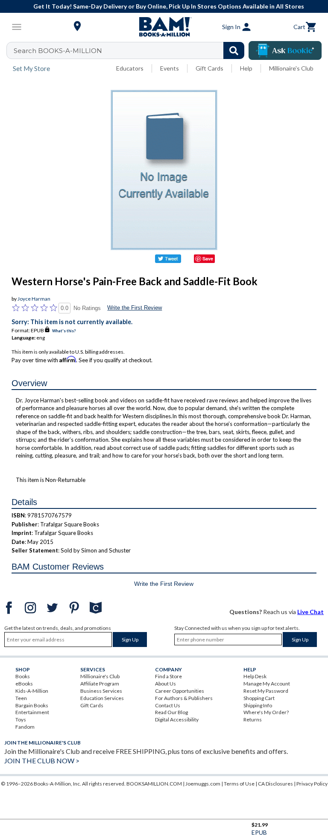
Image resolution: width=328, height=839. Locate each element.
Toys (20, 719)
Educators (130, 68)
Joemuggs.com (202, 783)
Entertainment (32, 712)
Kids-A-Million (31, 691)
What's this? (64, 330)
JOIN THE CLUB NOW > (41, 760)
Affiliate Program (99, 683)
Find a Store (168, 676)
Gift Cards (209, 68)
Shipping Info (257, 705)
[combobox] (131, 50)
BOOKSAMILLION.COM (154, 783)
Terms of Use (239, 783)
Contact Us (167, 705)
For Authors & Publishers (184, 698)
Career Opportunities (179, 691)
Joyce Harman (34, 298)
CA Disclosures (275, 783)
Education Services (102, 698)
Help (246, 68)
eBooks (24, 683)
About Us (165, 683)
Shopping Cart (259, 698)
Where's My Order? (266, 712)
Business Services (101, 691)
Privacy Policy (312, 783)
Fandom (25, 727)
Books (22, 676)
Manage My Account (266, 683)
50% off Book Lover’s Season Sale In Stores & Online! (177, 6)
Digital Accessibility (177, 719)
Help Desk (254, 676)
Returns (252, 719)
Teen (21, 698)
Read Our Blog (171, 712)
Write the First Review (134, 307)
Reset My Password (265, 691)
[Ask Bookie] (285, 50)
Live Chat (310, 611)
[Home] (164, 27)
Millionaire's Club (291, 68)
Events (169, 68)
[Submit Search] (233, 50)
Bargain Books (31, 705)
